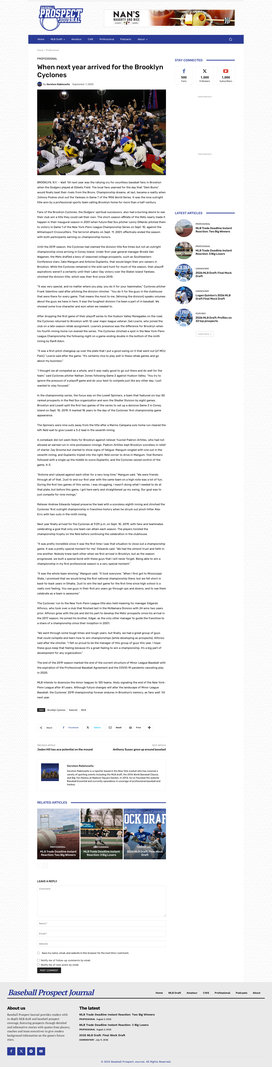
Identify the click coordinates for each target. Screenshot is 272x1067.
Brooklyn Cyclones (56, 710)
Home (40, 50)
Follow (205, 69)
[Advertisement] (205, 122)
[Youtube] (41, 1051)
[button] (230, 39)
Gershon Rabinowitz (58, 84)
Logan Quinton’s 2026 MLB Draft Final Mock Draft (213, 297)
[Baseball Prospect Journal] (66, 18)
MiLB (83, 710)
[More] (149, 727)
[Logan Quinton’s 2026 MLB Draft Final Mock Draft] (184, 295)
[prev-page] (39, 865)
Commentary (144, 847)
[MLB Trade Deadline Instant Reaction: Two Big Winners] (58, 834)
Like (184, 69)
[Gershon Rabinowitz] (40, 84)
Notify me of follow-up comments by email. (66, 960)
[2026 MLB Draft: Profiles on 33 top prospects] (184, 318)
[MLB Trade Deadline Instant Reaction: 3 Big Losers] (101, 834)
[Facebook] (11, 1051)
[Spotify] (31, 1051)
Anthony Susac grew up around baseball (139, 749)
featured (73, 710)
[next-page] (45, 865)
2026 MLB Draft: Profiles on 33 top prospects (214, 319)
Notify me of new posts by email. (60, 964)
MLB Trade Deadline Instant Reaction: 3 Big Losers (101, 853)
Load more (203, 333)
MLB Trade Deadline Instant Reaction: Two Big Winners (58, 853)
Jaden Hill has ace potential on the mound (65, 749)
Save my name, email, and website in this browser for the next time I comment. (85, 953)
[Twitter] (21, 1051)
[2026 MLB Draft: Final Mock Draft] (145, 834)
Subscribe (226, 69)
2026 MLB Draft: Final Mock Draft (145, 853)
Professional (52, 50)
